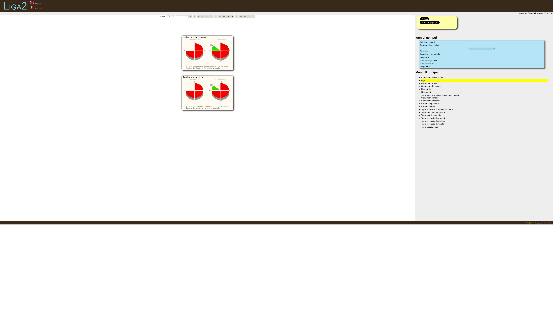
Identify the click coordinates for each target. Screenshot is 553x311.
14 (224, 16)
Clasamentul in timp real (432, 77)
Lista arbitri (426, 89)
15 (228, 16)
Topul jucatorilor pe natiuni (433, 112)
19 (245, 16)
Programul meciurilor (430, 45)
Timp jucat (425, 57)
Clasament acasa (429, 83)
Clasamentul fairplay (430, 100)
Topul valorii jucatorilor (431, 115)
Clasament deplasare (431, 86)
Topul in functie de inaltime (433, 121)
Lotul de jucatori (427, 42)
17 (236, 16)
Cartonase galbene (429, 60)
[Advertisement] (207, 24)
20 (249, 16)
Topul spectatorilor (429, 127)
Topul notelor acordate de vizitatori (437, 109)
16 (232, 16)
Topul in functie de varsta (432, 124)
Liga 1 (424, 80)
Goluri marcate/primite (430, 54)
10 (207, 16)
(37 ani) (536, 13)
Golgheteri (425, 66)
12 (215, 16)
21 (253, 16)
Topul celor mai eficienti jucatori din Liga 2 (440, 95)
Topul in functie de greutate (433, 118)
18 (241, 16)
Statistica (424, 51)
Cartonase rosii (427, 63)
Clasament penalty (429, 98)
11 (211, 16)
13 (220, 16)
